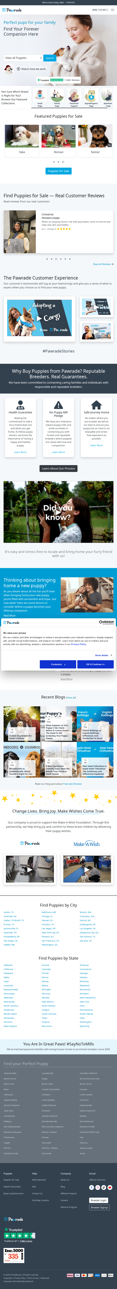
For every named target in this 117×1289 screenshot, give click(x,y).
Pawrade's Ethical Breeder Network (18, 1281)
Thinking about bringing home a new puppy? (30, 582)
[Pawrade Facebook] (92, 1187)
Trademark (44, 1278)
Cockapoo (46, 1094)
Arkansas (84, 965)
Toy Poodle (46, 1153)
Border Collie (47, 1084)
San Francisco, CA (50, 940)
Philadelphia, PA (12, 936)
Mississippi (9, 993)
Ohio (82, 1005)
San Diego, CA (11, 940)
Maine (45, 985)
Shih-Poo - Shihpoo (50, 1148)
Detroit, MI (85, 920)
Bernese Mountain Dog (89, 1078)
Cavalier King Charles (50, 1089)
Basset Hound (10, 1078)
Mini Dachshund (87, 1121)
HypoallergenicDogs (91, 104)
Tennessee (9, 1017)
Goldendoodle (86, 1105)
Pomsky (45, 1137)
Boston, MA (85, 912)
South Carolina (49, 1013)
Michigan (46, 989)
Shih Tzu (7, 1148)
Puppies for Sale (58, 171)
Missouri (46, 993)
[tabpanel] (22, 142)
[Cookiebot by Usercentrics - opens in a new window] (101, 622)
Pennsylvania (86, 1009)
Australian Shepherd (88, 1073)
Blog (63, 1186)
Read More (9, 615)
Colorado (46, 969)
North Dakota (48, 1005)
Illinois (45, 977)
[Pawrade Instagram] (98, 1187)
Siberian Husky (86, 1148)
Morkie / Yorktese (49, 1132)
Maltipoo (8, 1121)
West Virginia (10, 1026)
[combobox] (22, 58)
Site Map (36, 1200)
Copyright (8, 1278)
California (8, 969)
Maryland (84, 985)
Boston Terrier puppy (53, 217)
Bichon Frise (9, 1084)
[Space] (13, 1218)
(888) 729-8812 (100, 9)
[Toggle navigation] (111, 10)
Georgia (84, 973)
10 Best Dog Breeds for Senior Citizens (20, 737)
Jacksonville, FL (11, 928)
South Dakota (86, 1013)
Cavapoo (83, 1089)
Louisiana (8, 985)
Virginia (45, 1021)
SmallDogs (40, 104)
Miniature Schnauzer (12, 1132)
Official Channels (97, 1179)
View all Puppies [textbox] (16, 58)
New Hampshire (88, 997)
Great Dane (8, 1110)
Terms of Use (32, 1278)
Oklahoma (9, 1009)
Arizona (45, 965)
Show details (101, 655)
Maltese (83, 1116)
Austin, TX (9, 912)
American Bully (10, 1073)
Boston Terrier (86, 1084)
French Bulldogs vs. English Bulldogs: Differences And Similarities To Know (92, 734)
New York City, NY (50, 932)
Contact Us (37, 1193)
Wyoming (84, 1026)
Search (50, 58)
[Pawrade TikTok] (104, 1187)
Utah (82, 1017)
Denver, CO (47, 920)
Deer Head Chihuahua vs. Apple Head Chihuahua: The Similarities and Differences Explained (94, 770)
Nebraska (8, 997)
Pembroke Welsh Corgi (89, 1132)
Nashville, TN (10, 932)
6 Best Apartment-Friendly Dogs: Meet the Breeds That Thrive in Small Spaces (57, 770)
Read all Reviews (102, 264)
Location (45, 1200)
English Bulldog (10, 1100)
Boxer (6, 1089)
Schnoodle (46, 1142)
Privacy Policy (20, 1278)
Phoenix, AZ (48, 936)
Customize (56, 664)
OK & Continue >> (95, 664)
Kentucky (84, 981)
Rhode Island (10, 1013)
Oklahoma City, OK (89, 932)
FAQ (34, 1186)
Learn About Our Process (58, 468)
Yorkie (82, 1153)
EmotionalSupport (74, 104)
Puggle (7, 1142)
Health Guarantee (12, 1186)
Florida (45, 973)
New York (84, 1001)
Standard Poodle (11, 1153)
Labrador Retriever (50, 1116)
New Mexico (48, 1001)
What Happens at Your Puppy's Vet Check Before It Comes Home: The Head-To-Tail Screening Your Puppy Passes (57, 732)
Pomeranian (9, 1137)
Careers (64, 1200)
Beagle (45, 1078)
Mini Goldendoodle (12, 1126)
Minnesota (85, 989)
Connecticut (85, 969)
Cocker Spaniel (86, 1094)
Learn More (20, 452)
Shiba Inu (84, 1142)
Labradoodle (9, 1116)
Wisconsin (47, 1026)
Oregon (45, 1009)
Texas (44, 1017)
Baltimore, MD (49, 912)
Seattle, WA (9, 944)
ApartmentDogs (108, 104)
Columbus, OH (87, 916)
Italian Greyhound (87, 1110)
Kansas (45, 981)
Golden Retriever (49, 1105)
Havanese (46, 1110)
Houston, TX (48, 924)
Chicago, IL (47, 916)
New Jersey (9, 1001)
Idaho (6, 977)
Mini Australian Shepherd (52, 1126)
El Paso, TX (9, 924)
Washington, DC (50, 944)
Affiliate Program (69, 1193)
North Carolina (11, 1005)
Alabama (8, 965)
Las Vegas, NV (49, 928)
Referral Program (69, 1207)
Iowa (6, 981)
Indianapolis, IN (87, 924)
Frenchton (84, 1100)
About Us (65, 1179)
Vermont (8, 1021)
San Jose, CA (86, 940)
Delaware (8, 973)
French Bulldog (48, 1100)
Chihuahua (8, 1094)
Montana (84, 993)
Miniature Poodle (87, 1126)
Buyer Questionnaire (13, 1193)
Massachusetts (11, 989)
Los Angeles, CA (87, 928)
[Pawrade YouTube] (110, 1187)
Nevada (45, 997)
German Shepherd (11, 1105)
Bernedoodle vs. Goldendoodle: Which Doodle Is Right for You (20, 771)
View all (71, 697)
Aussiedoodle (47, 1073)
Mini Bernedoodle (49, 1121)
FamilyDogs (57, 104)
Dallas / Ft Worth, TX (14, 920)
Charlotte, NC (10, 916)
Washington (86, 1021)
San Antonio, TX (87, 936)
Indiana (83, 977)
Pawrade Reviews (72, 783)
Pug (81, 1137)
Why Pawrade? (39, 1179)
